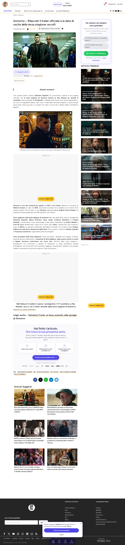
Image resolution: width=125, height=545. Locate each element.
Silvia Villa (32, 29)
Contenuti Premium (70, 507)
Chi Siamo (7, 538)
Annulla (61, 534)
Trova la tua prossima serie (46, 357)
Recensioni (68, 512)
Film (66, 517)
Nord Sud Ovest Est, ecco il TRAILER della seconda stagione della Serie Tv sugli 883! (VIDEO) (28, 410)
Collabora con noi (46, 538)
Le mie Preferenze (62, 11)
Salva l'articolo (19, 81)
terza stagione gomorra (68, 372)
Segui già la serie (22, 72)
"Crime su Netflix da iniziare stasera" (93, 46)
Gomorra (21, 15)
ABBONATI (98, 510)
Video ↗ (98, 517)
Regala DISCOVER (100, 524)
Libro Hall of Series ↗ (101, 519)
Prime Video (68, 521)
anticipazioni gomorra (24, 372)
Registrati (112, 4)
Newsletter (98, 512)
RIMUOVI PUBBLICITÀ (46, 199)
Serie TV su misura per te (33, 11)
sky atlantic (54, 372)
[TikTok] (118, 11)
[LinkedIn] (51, 380)
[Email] (56, 380)
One (34, 372)
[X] (40, 380)
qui (28, 105)
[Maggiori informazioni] (62, 29)
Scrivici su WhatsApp (97, 53)
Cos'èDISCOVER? (67, 4)
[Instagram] (113, 11)
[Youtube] (13, 534)
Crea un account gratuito (61, 530)
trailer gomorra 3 (20, 374)
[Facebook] (111, 11)
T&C (32, 538)
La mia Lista (49, 11)
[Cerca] (29, 4)
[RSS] (36, 534)
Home (15, 15)
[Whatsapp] (121, 11)
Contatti (14, 538)
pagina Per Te (39, 76)
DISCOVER (58, 4)
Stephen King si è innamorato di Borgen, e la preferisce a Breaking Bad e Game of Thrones (61, 441)
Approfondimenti (69, 514)
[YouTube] (116, 11)
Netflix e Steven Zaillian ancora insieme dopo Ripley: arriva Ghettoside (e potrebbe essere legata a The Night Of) (29, 441)
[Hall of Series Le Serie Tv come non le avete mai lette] (5, 4)
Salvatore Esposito (43, 372)
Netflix (66, 519)
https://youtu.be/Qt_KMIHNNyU (24, 309)
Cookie (27, 538)
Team (37, 538)
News (66, 510)
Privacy (21, 538)
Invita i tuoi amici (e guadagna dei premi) (106, 521)
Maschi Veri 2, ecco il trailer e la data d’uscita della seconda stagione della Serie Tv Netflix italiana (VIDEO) (28, 469)
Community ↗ (99, 514)
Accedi (120, 4)
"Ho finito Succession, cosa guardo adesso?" (96, 39)
